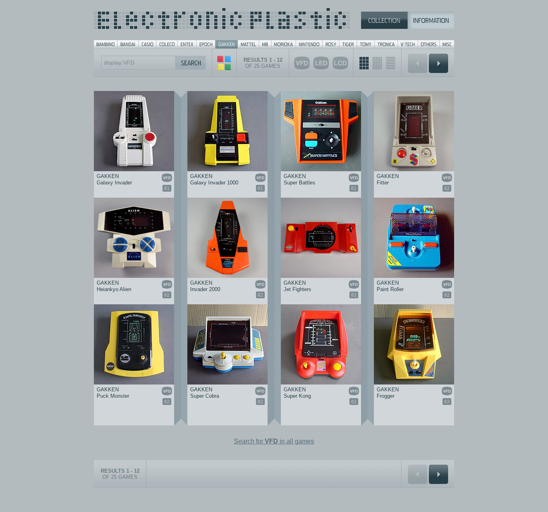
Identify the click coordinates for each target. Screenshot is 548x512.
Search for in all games (274, 441)
